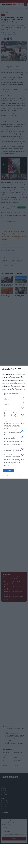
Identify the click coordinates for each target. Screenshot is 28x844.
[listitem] (14, 394)
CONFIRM (8, 470)
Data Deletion (6, 475)
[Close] (25, 368)
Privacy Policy (22, 475)
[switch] (22, 397)
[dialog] (14, 422)
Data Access (14, 475)
